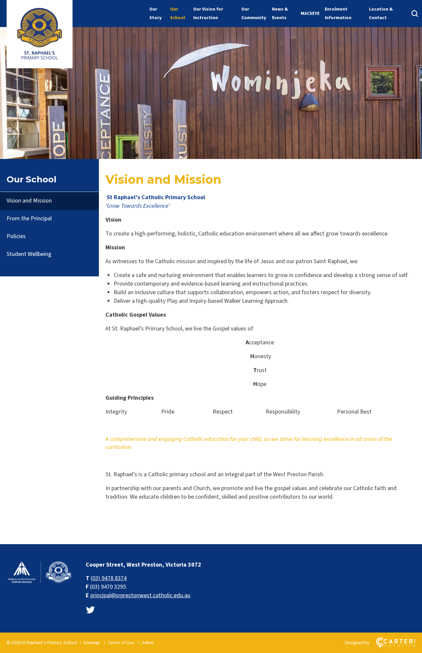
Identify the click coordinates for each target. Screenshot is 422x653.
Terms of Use (120, 642)
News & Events (280, 13)
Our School (177, 13)
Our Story (155, 13)
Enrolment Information (338, 13)
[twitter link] (90, 610)
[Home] (40, 582)
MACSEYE (310, 13)
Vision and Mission (29, 201)
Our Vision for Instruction (208, 13)
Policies (16, 236)
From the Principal (29, 218)
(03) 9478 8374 (109, 578)
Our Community (253, 13)
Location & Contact (381, 13)
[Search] (414, 13)
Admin (148, 642)
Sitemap (91, 642)
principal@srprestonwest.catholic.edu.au (140, 595)
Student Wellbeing (29, 254)
